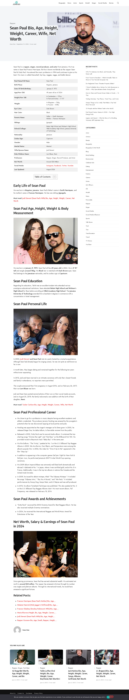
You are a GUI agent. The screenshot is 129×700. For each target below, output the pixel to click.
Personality (89, 200)
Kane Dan (13, 44)
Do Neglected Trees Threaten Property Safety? (100, 84)
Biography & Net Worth (93, 148)
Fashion (88, 174)
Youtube (70, 166)
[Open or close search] (117, 3)
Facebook (57, 166)
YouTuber (89, 244)
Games (88, 178)
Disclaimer (29, 693)
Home (87, 181)
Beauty (88, 140)
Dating (88, 166)
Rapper (12, 23)
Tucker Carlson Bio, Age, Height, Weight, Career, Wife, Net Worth (47, 404)
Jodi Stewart (24, 359)
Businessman (89, 159)
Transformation (90, 233)
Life (87, 189)
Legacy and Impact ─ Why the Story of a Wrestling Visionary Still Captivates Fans (101, 119)
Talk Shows (89, 222)
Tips (87, 230)
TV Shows (89, 241)
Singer (88, 207)
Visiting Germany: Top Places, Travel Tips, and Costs (102, 99)
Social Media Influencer (93, 215)
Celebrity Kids (90, 163)
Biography (89, 144)
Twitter (64, 166)
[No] (111, 696)
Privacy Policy (38, 693)
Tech (87, 226)
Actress (88, 137)
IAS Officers (89, 185)
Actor (87, 133)
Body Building (90, 155)
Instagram (49, 166)
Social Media (90, 211)
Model (88, 192)
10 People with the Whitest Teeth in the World (99, 108)
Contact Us (20, 693)
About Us (12, 693)
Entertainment (89, 170)
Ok (108, 697)
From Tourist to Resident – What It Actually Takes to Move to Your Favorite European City (101, 79)
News (87, 196)
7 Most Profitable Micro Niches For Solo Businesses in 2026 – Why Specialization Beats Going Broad (102, 88)
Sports (88, 218)
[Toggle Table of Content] (53, 176)
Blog (87, 152)
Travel (88, 237)
